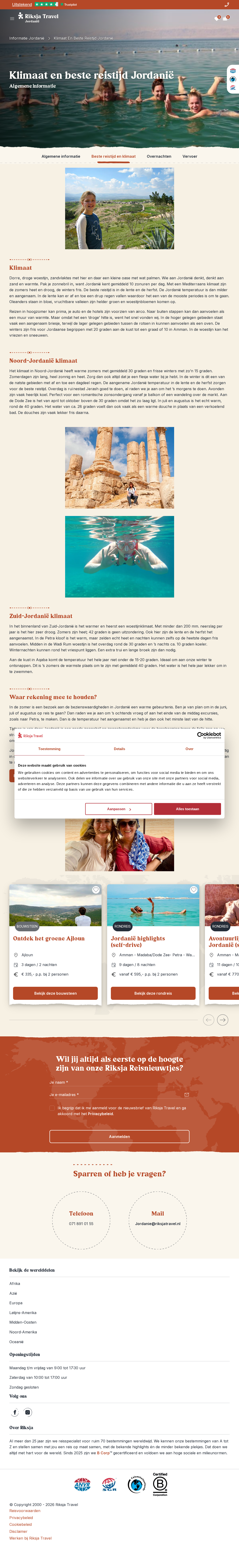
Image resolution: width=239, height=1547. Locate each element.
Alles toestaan (187, 809)
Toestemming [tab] (49, 749)
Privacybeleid (100, 1113)
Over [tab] (189, 749)
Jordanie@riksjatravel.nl (157, 1223)
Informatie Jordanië (26, 38)
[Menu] (12, 18)
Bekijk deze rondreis (153, 993)
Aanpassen (116, 809)
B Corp (104, 1453)
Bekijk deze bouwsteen (55, 993)
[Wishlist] (216, 18)
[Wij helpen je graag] (227, 4)
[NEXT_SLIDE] (223, 1020)
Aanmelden (119, 1136)
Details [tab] (119, 749)
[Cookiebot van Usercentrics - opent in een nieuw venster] (200, 735)
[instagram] (27, 1412)
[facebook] (14, 1412)
